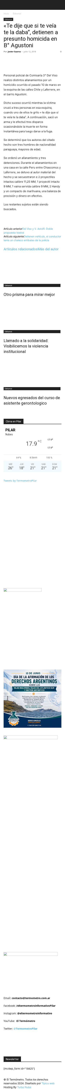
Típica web (48, 1083)
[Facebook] (18, 59)
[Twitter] (27, 59)
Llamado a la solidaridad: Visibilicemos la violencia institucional (26, 346)
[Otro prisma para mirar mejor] (32, 268)
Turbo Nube (24, 1087)
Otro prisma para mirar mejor (29, 294)
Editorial (17, 13)
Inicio (6, 13)
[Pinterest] (35, 59)
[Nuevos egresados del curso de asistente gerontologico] (32, 371)
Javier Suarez (14, 51)
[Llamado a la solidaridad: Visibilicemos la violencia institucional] (32, 314)
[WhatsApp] (43, 59)
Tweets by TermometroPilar (20, 480)
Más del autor (48, 249)
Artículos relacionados (21, 249)
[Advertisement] (34, 786)
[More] (52, 59)
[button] (6, 5)
